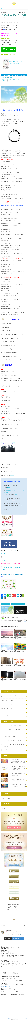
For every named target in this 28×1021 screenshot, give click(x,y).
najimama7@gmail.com (6, 986)
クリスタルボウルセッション (8, 715)
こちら (8, 439)
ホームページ (11, 77)
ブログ (23, 603)
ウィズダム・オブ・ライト (7, 704)
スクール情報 (9, 79)
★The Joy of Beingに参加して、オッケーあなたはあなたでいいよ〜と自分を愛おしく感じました (17, 761)
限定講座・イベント (15, 603)
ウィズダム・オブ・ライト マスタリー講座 (11, 725)
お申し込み (4, 77)
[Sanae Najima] (1, 558)
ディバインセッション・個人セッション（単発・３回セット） (13, 695)
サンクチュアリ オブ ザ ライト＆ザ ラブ (10, 729)
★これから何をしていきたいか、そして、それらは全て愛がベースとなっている (16, 768)
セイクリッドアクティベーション (9, 712)
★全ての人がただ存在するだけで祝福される (16, 780)
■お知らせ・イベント (6, 603)
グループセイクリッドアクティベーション (11, 740)
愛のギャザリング (5, 750)
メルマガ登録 (16, 79)
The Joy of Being (5, 733)
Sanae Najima (4, 553)
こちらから (7, 989)
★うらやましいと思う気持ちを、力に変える (16, 774)
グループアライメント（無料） (8, 736)
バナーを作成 (4, 560)
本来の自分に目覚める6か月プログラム (10, 700)
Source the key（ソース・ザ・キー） (10, 708)
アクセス (17, 77)
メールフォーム (4, 993)
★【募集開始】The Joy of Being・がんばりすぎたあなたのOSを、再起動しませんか (17, 786)
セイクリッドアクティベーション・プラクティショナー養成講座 (13, 745)
